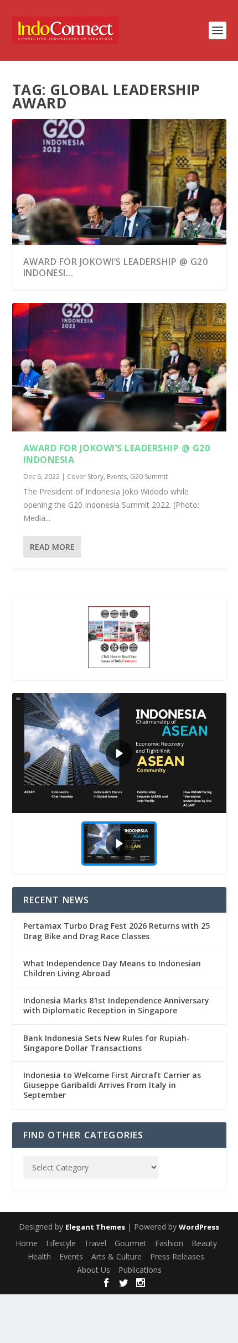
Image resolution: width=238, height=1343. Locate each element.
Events (117, 476)
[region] (119, 783)
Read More (52, 547)
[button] (119, 753)
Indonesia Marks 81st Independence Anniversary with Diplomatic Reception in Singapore (116, 1005)
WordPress (199, 1227)
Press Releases (177, 1256)
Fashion (169, 1243)
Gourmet (131, 1243)
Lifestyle (61, 1243)
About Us (93, 1269)
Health (39, 1256)
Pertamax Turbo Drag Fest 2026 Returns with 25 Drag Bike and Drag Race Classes (116, 930)
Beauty (204, 1243)
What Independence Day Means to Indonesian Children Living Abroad (112, 968)
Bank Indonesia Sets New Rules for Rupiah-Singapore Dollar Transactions (106, 1043)
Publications (140, 1269)
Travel (95, 1243)
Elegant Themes (95, 1227)
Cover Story (85, 476)
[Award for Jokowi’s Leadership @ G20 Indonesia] (119, 367)
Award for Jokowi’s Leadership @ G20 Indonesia (116, 454)
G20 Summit (149, 476)
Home (26, 1243)
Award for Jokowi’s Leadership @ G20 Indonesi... (115, 267)
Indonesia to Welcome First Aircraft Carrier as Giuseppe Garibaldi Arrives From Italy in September (112, 1085)
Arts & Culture (116, 1256)
